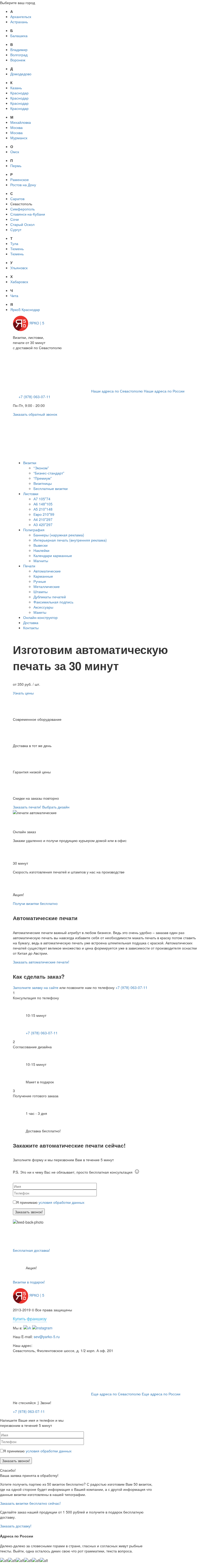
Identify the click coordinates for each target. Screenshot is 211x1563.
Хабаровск (19, 281)
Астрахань (19, 21)
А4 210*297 (42, 519)
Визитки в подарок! (29, 1281)
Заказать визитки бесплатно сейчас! (30, 1503)
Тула (14, 243)
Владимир (19, 49)
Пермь (15, 165)
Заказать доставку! (15, 1525)
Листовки (30, 493)
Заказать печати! (27, 806)
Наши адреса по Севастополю (117, 391)
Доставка (30, 622)
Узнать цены (23, 692)
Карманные (43, 576)
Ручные (39, 581)
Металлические (46, 586)
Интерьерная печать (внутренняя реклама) (70, 540)
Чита (14, 295)
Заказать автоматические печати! (41, 961)
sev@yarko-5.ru (47, 1336)
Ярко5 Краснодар (25, 309)
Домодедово (20, 73)
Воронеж (17, 59)
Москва (16, 127)
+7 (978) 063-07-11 (34, 396)
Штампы (40, 591)
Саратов (17, 198)
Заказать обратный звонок (35, 414)
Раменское (19, 179)
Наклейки (41, 550)
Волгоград (19, 54)
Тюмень (17, 248)
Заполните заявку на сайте (35, 987)
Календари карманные (52, 555)
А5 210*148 (42, 509)
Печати (29, 565)
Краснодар (19, 92)
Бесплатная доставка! (31, 1250)
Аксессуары (43, 607)
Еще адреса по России (161, 1393)
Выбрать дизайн (55, 806)
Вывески (40, 545)
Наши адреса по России (164, 391)
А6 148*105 (42, 503)
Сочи (14, 219)
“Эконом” (41, 467)
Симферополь (22, 208)
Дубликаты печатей (49, 596)
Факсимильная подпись (53, 601)
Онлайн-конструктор (40, 617)
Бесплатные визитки (50, 488)
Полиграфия (34, 529)
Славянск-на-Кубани (27, 214)
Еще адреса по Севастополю (116, 1393)
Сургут (15, 229)
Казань (16, 87)
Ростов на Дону (23, 184)
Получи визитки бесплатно (35, 903)
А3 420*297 (42, 524)
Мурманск (18, 137)
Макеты (39, 612)
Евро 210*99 (43, 514)
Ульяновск (19, 267)
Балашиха (19, 35)
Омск (14, 151)
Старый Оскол (22, 224)
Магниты (40, 560)
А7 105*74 (41, 498)
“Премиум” (42, 478)
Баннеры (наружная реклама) (58, 534)
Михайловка (20, 122)
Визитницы (42, 483)
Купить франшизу (30, 1319)
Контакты (31, 627)
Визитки (29, 462)
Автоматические (47, 571)
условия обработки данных (61, 1202)
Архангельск (20, 16)
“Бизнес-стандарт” (48, 473)
